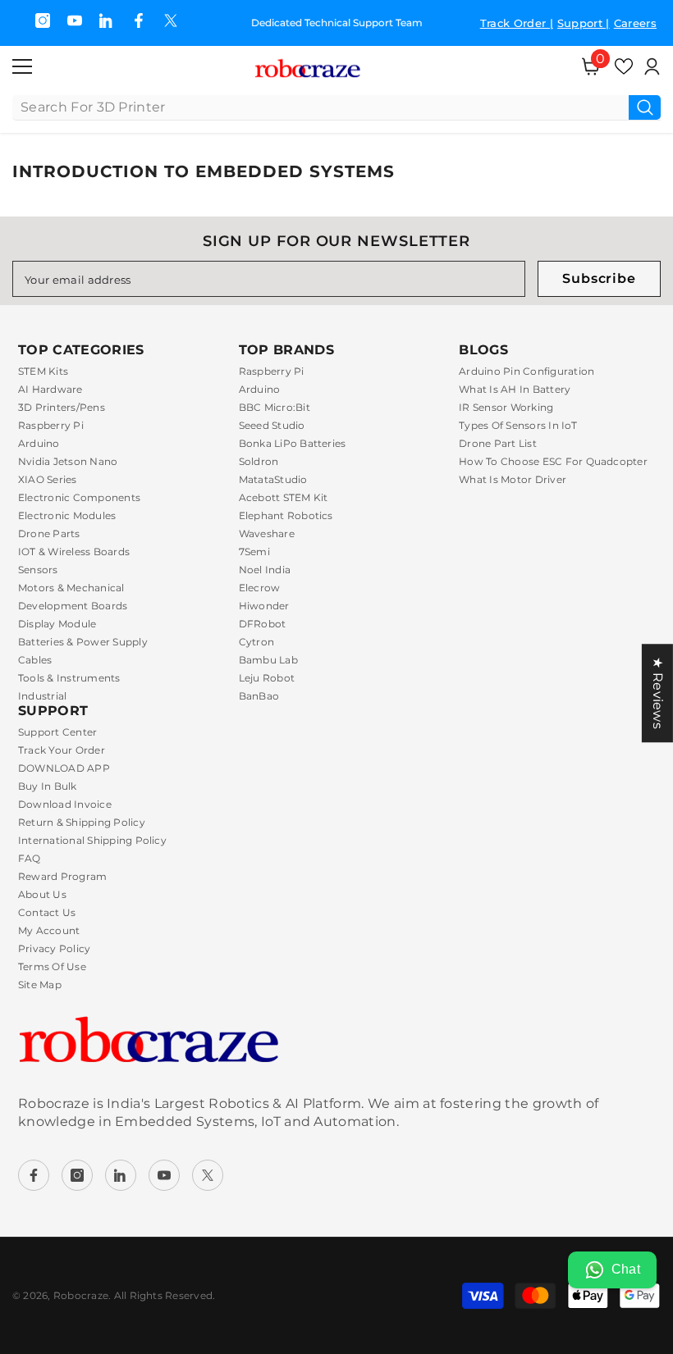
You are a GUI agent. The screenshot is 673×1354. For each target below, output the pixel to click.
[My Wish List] (624, 66)
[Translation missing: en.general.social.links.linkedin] (106, 20)
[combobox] (320, 107)
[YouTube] (74, 20)
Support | (583, 23)
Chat (625, 1269)
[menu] (22, 66)
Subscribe (598, 278)
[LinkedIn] (120, 1175)
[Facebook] (138, 20)
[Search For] (336, 108)
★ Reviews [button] (658, 693)
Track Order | (516, 23)
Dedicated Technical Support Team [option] (334, 22)
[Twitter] (170, 20)
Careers (635, 23)
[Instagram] (42, 20)
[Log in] (652, 66)
